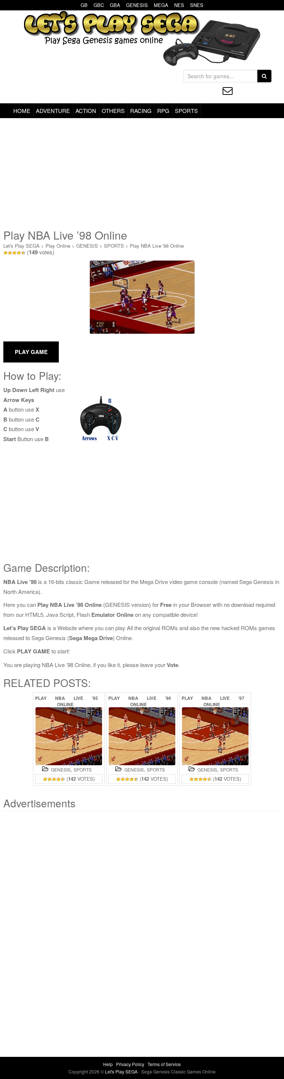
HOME (21, 110)
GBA (115, 4)
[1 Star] (5, 253)
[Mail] (228, 90)
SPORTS (186, 110)
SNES (196, 4)
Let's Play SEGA (21, 245)
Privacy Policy (130, 1064)
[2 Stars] (10, 253)
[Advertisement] (142, 173)
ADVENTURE (53, 110)
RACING (141, 110)
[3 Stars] (14, 253)
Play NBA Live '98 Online (157, 245)
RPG (163, 110)
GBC (99, 4)
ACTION (85, 110)
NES (179, 4)
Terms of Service (164, 1064)
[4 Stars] (19, 253)
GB (84, 4)
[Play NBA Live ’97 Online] (215, 736)
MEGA (161, 4)
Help (108, 1064)
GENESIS (137, 4)
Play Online (57, 245)
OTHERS (113, 110)
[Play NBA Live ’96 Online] (142, 736)
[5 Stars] (23, 253)
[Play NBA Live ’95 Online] (68, 736)
